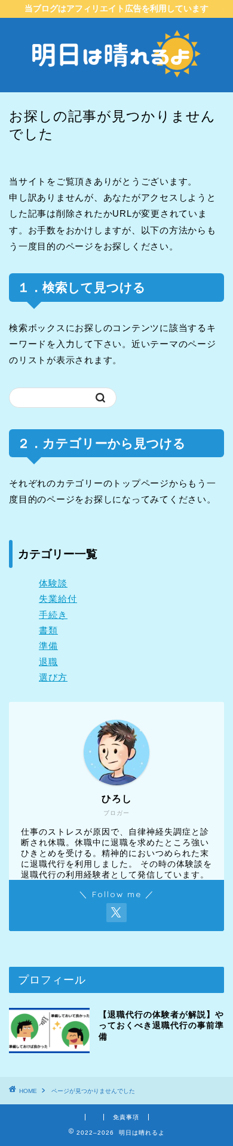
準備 (48, 646)
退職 (48, 662)
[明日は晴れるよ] (116, 82)
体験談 (53, 583)
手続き (53, 615)
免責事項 (126, 1117)
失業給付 (58, 599)
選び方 (53, 677)
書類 (48, 630)
